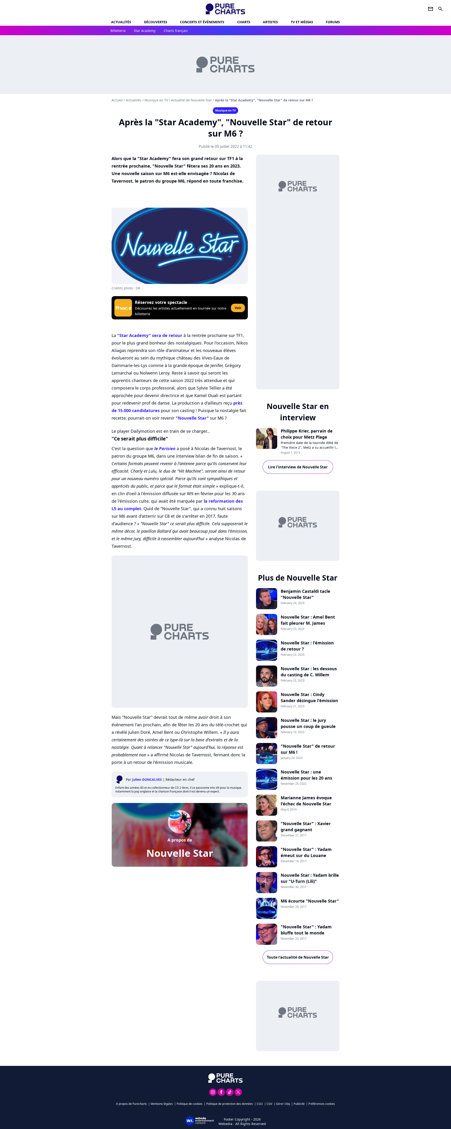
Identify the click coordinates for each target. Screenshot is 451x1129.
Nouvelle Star (179, 853)
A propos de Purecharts (131, 1104)
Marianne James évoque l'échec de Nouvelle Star (306, 801)
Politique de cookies (189, 1104)
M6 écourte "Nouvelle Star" (310, 901)
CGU (260, 1104)
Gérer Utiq (283, 1104)
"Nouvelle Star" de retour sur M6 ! (308, 749)
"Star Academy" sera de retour (149, 335)
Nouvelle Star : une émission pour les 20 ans (306, 775)
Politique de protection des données (229, 1104)
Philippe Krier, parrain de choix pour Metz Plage (307, 434)
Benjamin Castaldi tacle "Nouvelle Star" (305, 594)
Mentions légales (162, 1104)
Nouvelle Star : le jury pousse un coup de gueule (308, 723)
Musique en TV (156, 100)
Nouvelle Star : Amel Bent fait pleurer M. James (308, 620)
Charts (243, 22)
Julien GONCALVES (147, 779)
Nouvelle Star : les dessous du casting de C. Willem (309, 671)
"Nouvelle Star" (192, 418)
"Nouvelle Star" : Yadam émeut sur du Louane (306, 852)
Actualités (121, 22)
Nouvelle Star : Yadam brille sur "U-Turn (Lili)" (310, 878)
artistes (270, 22)
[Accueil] (225, 9)
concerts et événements (202, 22)
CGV (269, 1104)
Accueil (117, 100)
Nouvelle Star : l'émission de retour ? (307, 646)
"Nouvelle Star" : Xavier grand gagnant (306, 826)
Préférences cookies (321, 1104)
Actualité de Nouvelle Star (191, 100)
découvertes (155, 22)
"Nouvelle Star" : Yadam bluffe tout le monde (306, 930)
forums (333, 22)
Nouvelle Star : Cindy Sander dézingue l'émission (309, 697)
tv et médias (302, 22)
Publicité (299, 1104)
